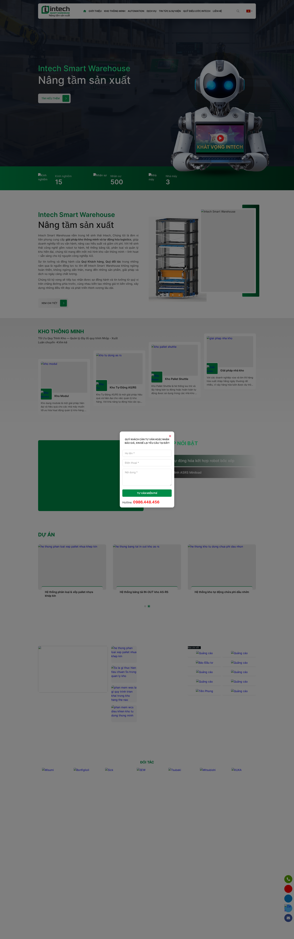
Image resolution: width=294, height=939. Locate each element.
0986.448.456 (146, 502)
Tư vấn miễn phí (147, 493)
